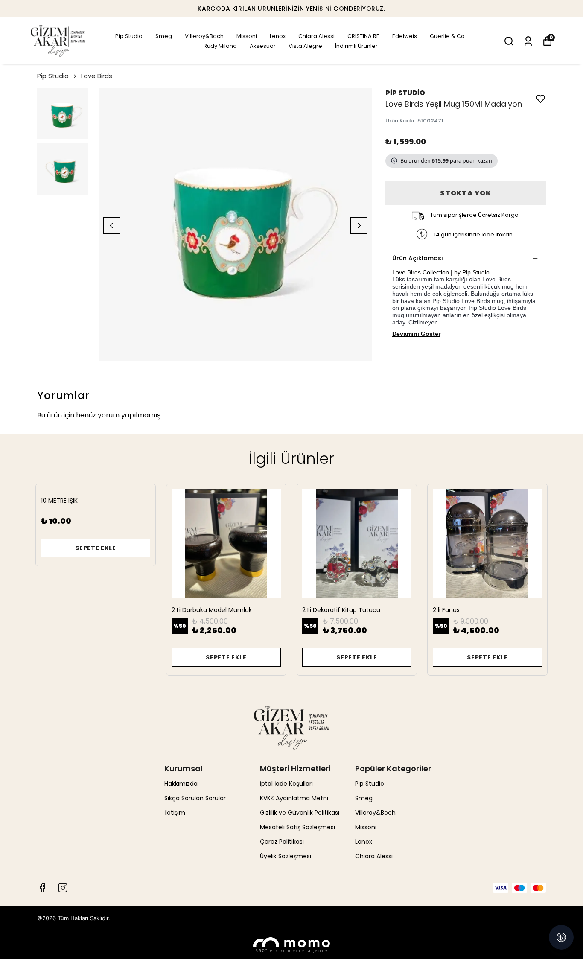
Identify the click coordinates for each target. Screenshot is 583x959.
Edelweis (404, 36)
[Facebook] (42, 888)
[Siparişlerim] (528, 41)
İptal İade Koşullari (286, 783)
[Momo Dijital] (291, 945)
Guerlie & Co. (448, 36)
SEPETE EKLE (95, 548)
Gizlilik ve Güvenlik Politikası (299, 812)
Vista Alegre (305, 46)
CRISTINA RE (363, 36)
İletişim (174, 812)
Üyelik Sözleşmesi (285, 856)
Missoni (246, 36)
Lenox (278, 36)
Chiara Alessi (316, 36)
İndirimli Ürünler (356, 46)
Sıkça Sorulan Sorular (195, 798)
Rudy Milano (220, 46)
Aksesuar (263, 46)
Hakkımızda (181, 783)
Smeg (163, 36)
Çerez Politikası (282, 841)
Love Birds (96, 75)
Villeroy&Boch (204, 36)
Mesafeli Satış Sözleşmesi (297, 827)
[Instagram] (63, 888)
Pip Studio (129, 36)
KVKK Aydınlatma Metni (294, 798)
